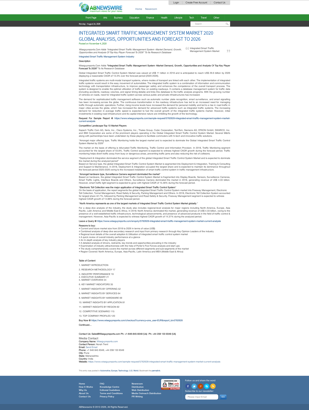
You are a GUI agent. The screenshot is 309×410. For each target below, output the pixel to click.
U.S (130, 371)
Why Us (83, 390)
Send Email (91, 347)
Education (134, 17)
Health (164, 17)
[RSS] (213, 386)
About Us (84, 393)
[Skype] (206, 386)
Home (138, 9)
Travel (204, 17)
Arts (105, 17)
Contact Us (219, 2)
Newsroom (151, 9)
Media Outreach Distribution (146, 393)
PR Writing (137, 397)
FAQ (102, 384)
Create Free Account (196, 2)
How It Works (86, 387)
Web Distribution (140, 390)
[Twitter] (194, 386)
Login (176, 2)
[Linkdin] (200, 386)
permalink (156, 371)
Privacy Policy (107, 397)
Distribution (138, 387)
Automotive (105, 371)
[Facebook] (188, 386)
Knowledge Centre (109, 387)
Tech (191, 17)
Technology (123, 371)
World (135, 371)
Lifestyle (178, 17)
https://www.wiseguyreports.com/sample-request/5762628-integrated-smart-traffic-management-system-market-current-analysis (154, 361)
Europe (114, 371)
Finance (150, 17)
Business (118, 17)
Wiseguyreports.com (107, 341)
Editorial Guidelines (110, 390)
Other (216, 17)
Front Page (91, 17)
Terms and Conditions (111, 393)
